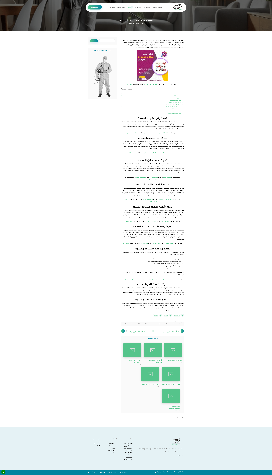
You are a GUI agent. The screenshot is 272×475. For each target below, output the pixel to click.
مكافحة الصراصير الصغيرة (164, 199)
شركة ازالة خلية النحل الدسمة (175, 102)
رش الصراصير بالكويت (140, 177)
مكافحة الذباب (144, 243)
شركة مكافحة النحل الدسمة (175, 111)
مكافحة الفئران (170, 243)
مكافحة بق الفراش (127, 448)
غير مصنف (156, 315)
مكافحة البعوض (167, 177)
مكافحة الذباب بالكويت (166, 152)
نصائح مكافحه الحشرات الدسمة (174, 108)
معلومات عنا (112, 445)
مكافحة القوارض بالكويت (164, 132)
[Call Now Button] (3, 472)
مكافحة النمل (129, 450)
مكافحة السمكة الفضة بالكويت (151, 84)
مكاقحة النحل (154, 177)
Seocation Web (177, 315)
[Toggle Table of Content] (122, 93)
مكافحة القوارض (128, 445)
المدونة (113, 448)
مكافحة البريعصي (129, 221)
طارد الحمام (167, 84)
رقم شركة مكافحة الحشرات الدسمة (173, 106)
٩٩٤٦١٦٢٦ (96, 443)
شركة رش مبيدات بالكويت (149, 152)
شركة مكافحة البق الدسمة (175, 100)
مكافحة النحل (129, 457)
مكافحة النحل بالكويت (151, 279)
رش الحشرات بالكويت (131, 132)
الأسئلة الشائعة (111, 450)
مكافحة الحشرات (128, 443)
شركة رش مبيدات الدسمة (175, 98)
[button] (180, 323)
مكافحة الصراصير (128, 452)
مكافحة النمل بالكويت (148, 132)
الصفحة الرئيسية (111, 443)
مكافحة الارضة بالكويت (167, 279)
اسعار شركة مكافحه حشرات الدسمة (173, 104)
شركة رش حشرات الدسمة (175, 95)
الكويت (96, 445)
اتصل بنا (113, 452)
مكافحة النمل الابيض (165, 221)
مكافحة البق (129, 84)
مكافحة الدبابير (153, 179)
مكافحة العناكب (128, 459)
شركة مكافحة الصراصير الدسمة (174, 113)
